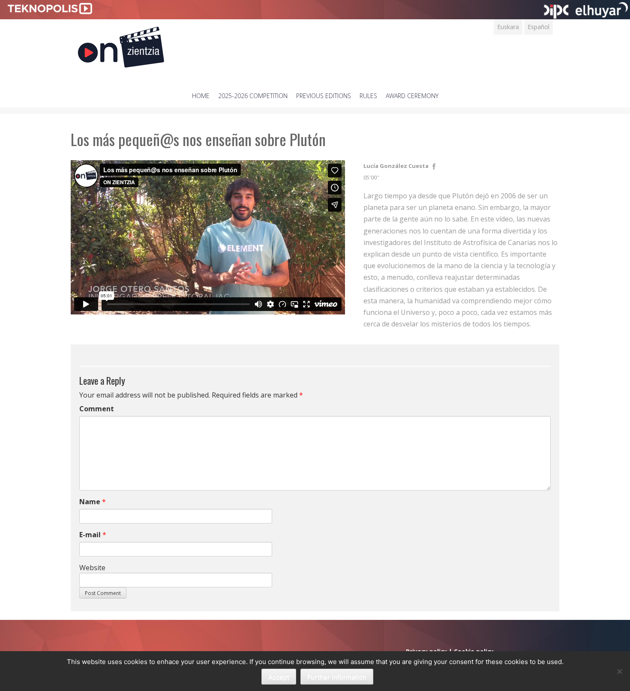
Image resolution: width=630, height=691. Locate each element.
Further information (336, 677)
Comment (96, 408)
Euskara (508, 27)
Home (201, 96)
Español (538, 27)
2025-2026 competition (253, 96)
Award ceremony (412, 96)
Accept (278, 677)
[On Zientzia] (121, 45)
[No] (619, 671)
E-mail (90, 534)
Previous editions (323, 96)
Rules (368, 96)
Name (89, 501)
